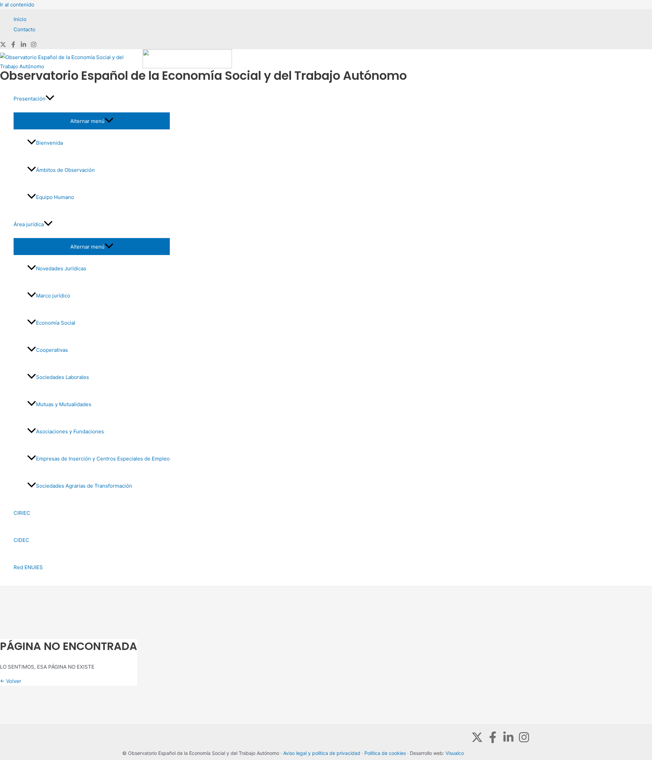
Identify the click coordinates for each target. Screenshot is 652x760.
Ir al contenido (17, 4)
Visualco (455, 753)
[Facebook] (13, 45)
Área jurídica (29, 224)
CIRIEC (22, 513)
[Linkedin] (23, 45)
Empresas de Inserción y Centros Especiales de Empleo (103, 458)
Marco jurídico (53, 295)
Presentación (30, 98)
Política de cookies (385, 753)
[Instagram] (34, 45)
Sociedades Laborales (62, 377)
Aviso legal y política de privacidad (321, 753)
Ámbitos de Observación (65, 170)
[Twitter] (3, 45)
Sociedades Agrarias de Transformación (84, 486)
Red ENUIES (28, 567)
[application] (50, 98)
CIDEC (21, 540)
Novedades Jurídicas (61, 268)
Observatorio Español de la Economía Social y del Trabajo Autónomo (203, 75)
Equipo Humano (55, 197)
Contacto (24, 29)
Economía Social (55, 323)
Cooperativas (52, 350)
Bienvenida (49, 143)
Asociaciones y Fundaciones (70, 431)
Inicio (20, 19)
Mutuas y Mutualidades (63, 404)
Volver (10, 681)
